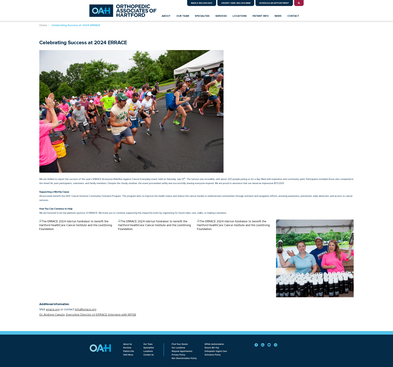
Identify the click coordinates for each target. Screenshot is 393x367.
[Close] (389, 3)
